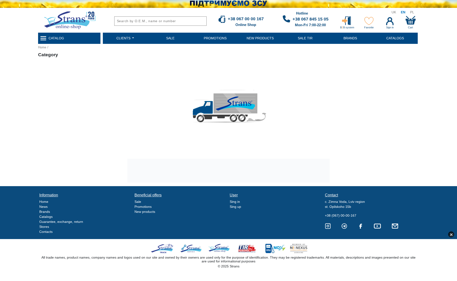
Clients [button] (123, 38)
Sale (137, 202)
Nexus (303, 248)
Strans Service (191, 248)
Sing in (235, 202)
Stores (44, 227)
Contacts (46, 232)
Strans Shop (219, 248)
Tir (247, 248)
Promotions (143, 207)
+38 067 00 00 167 (246, 18)
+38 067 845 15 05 (310, 19)
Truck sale (163, 248)
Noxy (275, 248)
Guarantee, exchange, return (61, 222)
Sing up (235, 207)
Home (42, 47)
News (43, 207)
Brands (44, 212)
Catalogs (46, 217)
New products (144, 212)
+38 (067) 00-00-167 (340, 215)
